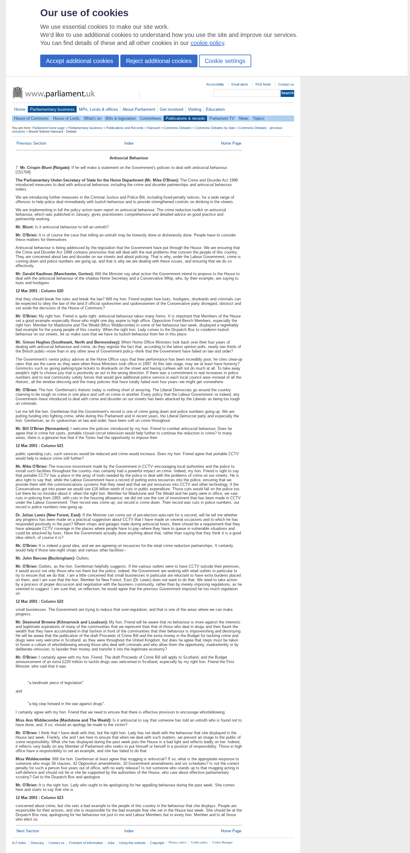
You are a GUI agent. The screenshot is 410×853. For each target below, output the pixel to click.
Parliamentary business (52, 109)
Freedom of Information (86, 843)
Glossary (37, 843)
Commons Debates (177, 128)
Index (129, 143)
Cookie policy (199, 842)
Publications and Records (124, 128)
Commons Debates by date (215, 128)
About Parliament (138, 109)
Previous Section (31, 143)
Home (20, 109)
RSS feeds (263, 84)
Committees (150, 118)
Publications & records (185, 118)
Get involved (171, 109)
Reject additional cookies (159, 61)
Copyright (157, 843)
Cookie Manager (222, 842)
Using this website (132, 843)
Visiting (194, 109)
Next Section (28, 831)
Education (215, 109)
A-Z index (19, 843)
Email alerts (239, 84)
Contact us (286, 84)
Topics (258, 118)
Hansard (153, 128)
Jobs (111, 843)
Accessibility (215, 84)
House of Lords (66, 118)
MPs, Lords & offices (98, 109)
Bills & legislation (121, 118)
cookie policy (207, 43)
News (244, 118)
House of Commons (31, 118)
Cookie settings (225, 61)
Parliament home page (48, 128)
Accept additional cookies (79, 61)
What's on (92, 118)
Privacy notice (177, 842)
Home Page (231, 143)
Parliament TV (222, 118)
